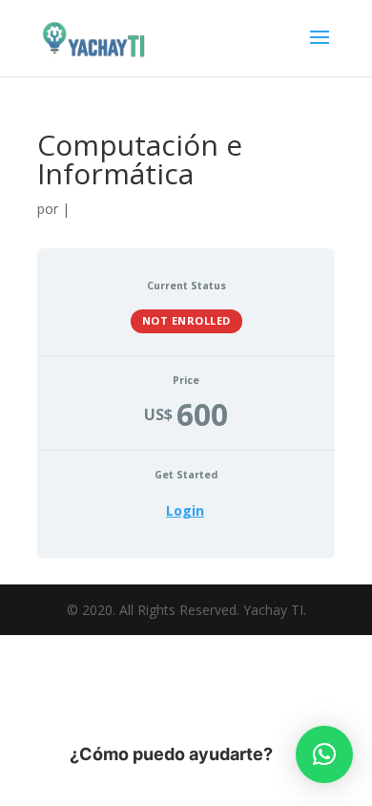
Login (185, 511)
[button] (324, 754)
